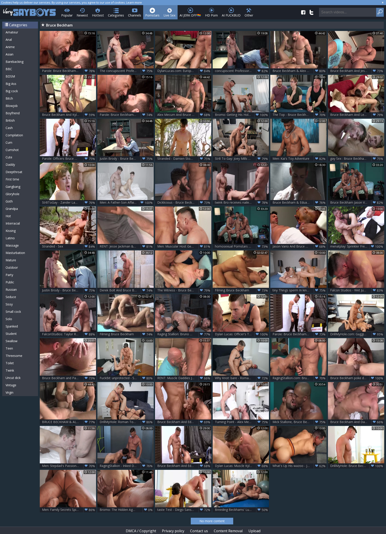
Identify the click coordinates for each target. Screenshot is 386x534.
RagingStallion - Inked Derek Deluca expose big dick (127, 466)
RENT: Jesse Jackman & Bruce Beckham (127, 246)
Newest (82, 15)
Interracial (13, 223)
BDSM (10, 76)
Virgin (9, 392)
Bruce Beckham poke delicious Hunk (356, 378)
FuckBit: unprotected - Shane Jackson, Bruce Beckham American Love (127, 378)
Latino (10, 238)
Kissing (11, 231)
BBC (9, 69)
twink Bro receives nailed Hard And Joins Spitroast (242, 202)
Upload (254, 531)
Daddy (10, 164)
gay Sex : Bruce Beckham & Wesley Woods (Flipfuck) (357, 158)
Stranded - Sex (68, 246)
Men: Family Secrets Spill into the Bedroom (69, 509)
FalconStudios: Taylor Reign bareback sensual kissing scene (69, 334)
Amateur (12, 32)
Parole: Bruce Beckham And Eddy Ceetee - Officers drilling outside (69, 71)
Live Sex (170, 15)
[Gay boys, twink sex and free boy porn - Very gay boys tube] (29, 11)
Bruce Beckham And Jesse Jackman (356, 71)
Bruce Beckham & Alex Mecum (299, 71)
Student (11, 333)
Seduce (11, 297)
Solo (9, 319)
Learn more (134, 2)
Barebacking (14, 61)
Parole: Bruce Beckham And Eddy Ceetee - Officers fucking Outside (300, 334)
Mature (11, 260)
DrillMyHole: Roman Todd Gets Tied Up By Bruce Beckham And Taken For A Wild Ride (127, 422)
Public (10, 282)
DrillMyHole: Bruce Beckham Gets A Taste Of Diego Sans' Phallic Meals (357, 466)
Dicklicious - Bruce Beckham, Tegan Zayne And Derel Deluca (184, 202)
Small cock (13, 311)
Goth (9, 201)
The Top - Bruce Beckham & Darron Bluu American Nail (300, 115)
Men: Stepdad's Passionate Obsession (69, 466)
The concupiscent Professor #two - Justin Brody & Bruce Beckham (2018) (127, 71)
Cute (9, 157)
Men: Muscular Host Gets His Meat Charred (184, 246)
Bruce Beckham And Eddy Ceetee (183, 422)
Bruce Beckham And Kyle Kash (68, 115)
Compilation (14, 135)
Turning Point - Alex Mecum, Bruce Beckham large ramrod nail (242, 422)
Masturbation (15, 253)
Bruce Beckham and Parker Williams (68, 378)
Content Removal (228, 531)
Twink (10, 370)
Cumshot (12, 150)
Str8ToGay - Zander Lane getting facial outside (69, 202)
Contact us (199, 531)
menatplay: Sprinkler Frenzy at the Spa (357, 246)
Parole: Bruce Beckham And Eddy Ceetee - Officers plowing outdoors (127, 115)
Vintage (11, 385)
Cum (9, 142)
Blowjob (12, 106)
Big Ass (11, 84)
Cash (9, 128)
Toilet (10, 363)
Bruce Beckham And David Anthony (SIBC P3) (357, 422)
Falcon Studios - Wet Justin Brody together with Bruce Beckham (357, 290)
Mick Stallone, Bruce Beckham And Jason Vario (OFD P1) (300, 422)
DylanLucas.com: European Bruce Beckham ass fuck (184, 71)
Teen (9, 348)
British (10, 120)
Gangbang (13, 186)
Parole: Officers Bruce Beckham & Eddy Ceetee (69, 158)
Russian (11, 289)
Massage (12, 245)
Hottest (98, 15)
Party (9, 275)
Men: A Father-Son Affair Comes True (127, 202)
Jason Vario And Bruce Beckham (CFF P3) (300, 246)
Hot (8, 216)
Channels (134, 15)
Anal (9, 39)
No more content (212, 521)
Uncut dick (13, 378)
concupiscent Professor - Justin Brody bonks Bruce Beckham (242, 71)
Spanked (12, 326)
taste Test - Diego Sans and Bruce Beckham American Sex (184, 509)
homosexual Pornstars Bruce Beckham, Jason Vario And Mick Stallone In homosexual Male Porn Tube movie (242, 246)
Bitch (9, 98)
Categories (116, 15)
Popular (67, 15)
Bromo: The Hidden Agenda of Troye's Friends (127, 509)
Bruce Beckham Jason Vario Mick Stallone (357, 202)
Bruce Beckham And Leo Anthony (356, 115)
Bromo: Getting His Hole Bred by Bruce (242, 115)
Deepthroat (14, 172)
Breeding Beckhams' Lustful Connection (242, 509)
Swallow (11, 341)
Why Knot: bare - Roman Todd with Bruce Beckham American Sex (242, 378)
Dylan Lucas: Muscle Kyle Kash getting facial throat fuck (242, 466)
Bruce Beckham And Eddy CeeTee (183, 466)
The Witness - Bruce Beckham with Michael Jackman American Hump (184, 290)
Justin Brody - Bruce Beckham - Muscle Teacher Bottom (127, 158)
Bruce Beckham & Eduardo (299, 202)
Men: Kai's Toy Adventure (299, 158)
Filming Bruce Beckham (241, 290)
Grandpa (12, 209)
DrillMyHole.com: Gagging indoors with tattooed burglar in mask (357, 334)
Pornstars (152, 15)
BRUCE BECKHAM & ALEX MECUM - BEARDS (69, 422)
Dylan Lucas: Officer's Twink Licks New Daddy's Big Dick (242, 334)
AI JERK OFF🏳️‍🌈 (190, 15)
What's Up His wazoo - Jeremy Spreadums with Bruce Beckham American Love (300, 466)
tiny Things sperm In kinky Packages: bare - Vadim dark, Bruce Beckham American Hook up (300, 290)
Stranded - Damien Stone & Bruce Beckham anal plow (184, 158)
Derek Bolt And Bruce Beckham (126, 290)
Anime (10, 47)
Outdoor (12, 267)
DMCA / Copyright (141, 531)
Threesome (14, 356)
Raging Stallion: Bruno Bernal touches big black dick (184, 334)
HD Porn (211, 15)
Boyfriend (13, 113)
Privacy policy (173, 531)
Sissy (9, 304)
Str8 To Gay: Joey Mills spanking (241, 158)
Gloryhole (12, 194)
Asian (9, 54)
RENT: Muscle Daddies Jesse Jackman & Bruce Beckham (184, 378)
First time (12, 179)
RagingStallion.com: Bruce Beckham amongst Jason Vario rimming (300, 378)
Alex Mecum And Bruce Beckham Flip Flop (184, 115)
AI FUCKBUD (231, 15)
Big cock (12, 91)
